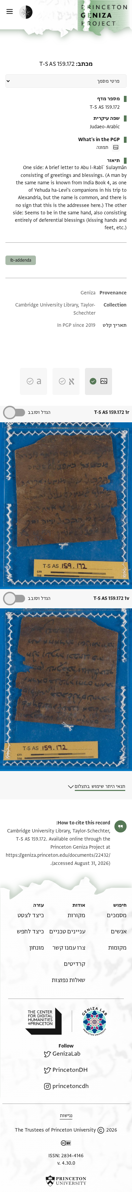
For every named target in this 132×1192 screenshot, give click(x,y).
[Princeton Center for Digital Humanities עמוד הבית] (43, 1021)
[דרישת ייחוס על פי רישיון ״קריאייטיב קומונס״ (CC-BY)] (66, 1144)
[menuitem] (117, 915)
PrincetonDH (70, 1070)
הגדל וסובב (39, 412)
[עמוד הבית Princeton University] (66, 1181)
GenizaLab (66, 1054)
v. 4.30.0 (66, 1163)
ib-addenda (20, 260)
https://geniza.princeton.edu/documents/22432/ (58, 855)
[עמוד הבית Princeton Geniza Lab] (89, 1021)
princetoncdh (70, 1086)
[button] (105, 18)
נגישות (66, 1115)
